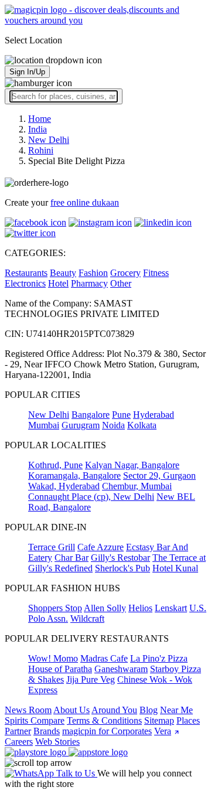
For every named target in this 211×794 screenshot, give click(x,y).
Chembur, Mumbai (137, 486)
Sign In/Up (27, 71)
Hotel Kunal (175, 568)
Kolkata (141, 425)
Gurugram (81, 425)
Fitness (156, 273)
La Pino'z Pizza (159, 658)
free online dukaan (84, 202)
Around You (114, 710)
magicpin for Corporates (107, 731)
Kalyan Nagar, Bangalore (132, 465)
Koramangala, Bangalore (74, 476)
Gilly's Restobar (120, 558)
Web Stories (57, 742)
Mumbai (43, 425)
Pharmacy (89, 283)
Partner (18, 731)
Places (188, 720)
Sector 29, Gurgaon (159, 476)
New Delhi (48, 415)
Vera (162, 731)
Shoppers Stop (55, 608)
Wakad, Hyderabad (64, 486)
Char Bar (72, 558)
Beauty (63, 273)
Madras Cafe (104, 658)
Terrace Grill (51, 547)
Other (120, 283)
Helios (140, 608)
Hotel (58, 283)
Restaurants (26, 273)
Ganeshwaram (121, 669)
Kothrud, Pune (55, 465)
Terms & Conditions (104, 720)
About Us (71, 710)
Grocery (125, 273)
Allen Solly (105, 608)
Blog (148, 710)
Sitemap (159, 720)
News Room (28, 710)
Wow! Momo (53, 658)
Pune (121, 415)
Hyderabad (153, 415)
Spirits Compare (34, 720)
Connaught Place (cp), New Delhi (91, 497)
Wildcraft (87, 618)
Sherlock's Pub (122, 568)
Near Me (176, 710)
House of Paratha (60, 669)
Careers (19, 742)
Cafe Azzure (100, 547)
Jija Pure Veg (90, 679)
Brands (46, 731)
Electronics (25, 283)
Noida (113, 425)
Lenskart (171, 608)
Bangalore (91, 415)
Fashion (93, 273)
